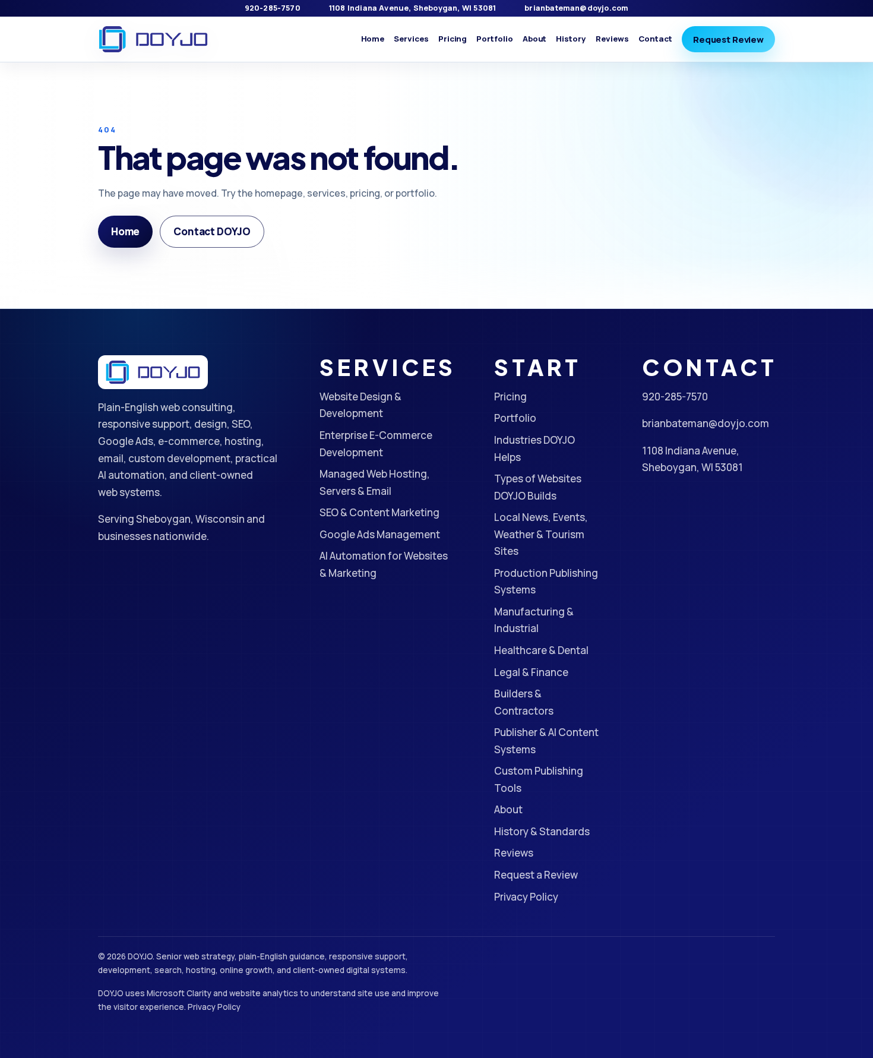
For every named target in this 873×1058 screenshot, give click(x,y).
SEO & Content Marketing (379, 512)
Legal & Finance (531, 672)
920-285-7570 (273, 8)
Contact (655, 38)
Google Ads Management (380, 534)
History (571, 38)
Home (373, 38)
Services (411, 38)
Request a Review (536, 875)
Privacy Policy (526, 897)
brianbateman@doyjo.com (576, 8)
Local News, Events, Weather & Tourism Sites (541, 534)
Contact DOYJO (212, 231)
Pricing (452, 38)
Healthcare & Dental (541, 650)
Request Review (728, 39)
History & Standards (542, 831)
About (535, 38)
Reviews (612, 38)
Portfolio (494, 38)
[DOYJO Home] (153, 39)
